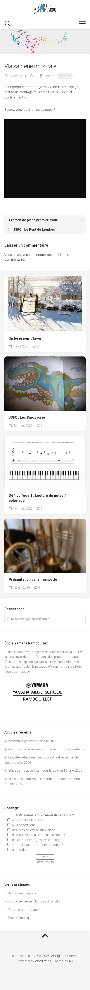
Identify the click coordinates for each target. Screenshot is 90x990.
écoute (65, 76)
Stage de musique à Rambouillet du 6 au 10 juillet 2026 (45, 770)
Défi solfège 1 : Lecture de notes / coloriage (37, 498)
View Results (45, 862)
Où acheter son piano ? (24, 909)
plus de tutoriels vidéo (27, 820)
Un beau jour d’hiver (25, 338)
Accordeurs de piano (22, 893)
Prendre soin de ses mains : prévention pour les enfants (46, 749)
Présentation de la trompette (33, 580)
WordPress (43, 961)
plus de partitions (24, 825)
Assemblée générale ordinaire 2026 (32, 741)
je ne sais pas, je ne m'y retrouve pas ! (37, 844)
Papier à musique (20, 918)
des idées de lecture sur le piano (33, 830)
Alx (71, 961)
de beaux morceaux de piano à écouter (38, 835)
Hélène (49, 76)
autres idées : (21, 849)
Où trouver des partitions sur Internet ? (34, 901)
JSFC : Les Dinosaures (27, 417)
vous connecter (34, 255)
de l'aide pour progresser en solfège (36, 840)
